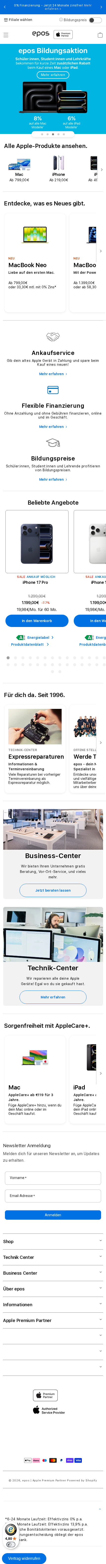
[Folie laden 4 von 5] (58, 134)
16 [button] (15, 665)
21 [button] (52, 665)
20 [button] (44, 665)
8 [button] (59, 658)
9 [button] (67, 658)
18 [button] (30, 665)
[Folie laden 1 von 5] (42, 134)
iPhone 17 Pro (35, 582)
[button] (6, 35)
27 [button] (96, 665)
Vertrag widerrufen (24, 1558)
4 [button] (30, 658)
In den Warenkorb (37, 621)
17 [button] (22, 665)
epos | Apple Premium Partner (44, 1480)
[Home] (41, 34)
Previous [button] (4, 7)
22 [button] (59, 665)
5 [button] (37, 658)
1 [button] (7, 658)
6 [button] (44, 658)
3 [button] (22, 658)
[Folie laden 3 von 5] (53, 134)
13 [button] (96, 658)
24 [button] (74, 665)
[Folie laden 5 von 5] (64, 134)
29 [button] (52, 672)
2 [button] (15, 658)
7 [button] (52, 658)
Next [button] (101, 7)
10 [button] (74, 658)
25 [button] (81, 665)
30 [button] (59, 672)
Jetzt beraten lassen (53, 890)
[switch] (10, 1544)
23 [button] (67, 665)
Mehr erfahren (53, 75)
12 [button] (89, 658)
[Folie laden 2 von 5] (47, 134)
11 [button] (81, 658)
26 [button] (89, 665)
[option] (19, 169)
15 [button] (7, 665)
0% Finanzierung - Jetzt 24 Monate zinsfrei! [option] (53, 7)
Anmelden (53, 1215)
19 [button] (37, 665)
